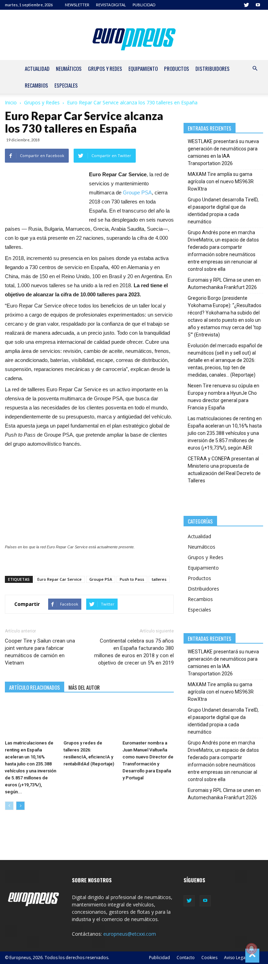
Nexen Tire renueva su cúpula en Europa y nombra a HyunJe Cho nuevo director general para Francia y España (223, 396)
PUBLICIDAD (144, 4)
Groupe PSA (137, 192)
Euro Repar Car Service (59, 579)
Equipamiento (143, 68)
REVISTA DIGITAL (111, 4)
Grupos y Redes (105, 68)
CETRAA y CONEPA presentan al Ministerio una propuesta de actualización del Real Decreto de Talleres (224, 469)
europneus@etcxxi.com (129, 933)
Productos (176, 68)
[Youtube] (258, 5)
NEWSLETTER (77, 4)
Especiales (66, 85)
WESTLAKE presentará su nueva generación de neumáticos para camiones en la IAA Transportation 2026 (223, 152)
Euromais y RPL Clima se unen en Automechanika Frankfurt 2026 (224, 283)
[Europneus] (134, 37)
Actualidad (37, 68)
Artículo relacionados (34, 687)
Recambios (36, 85)
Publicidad (159, 958)
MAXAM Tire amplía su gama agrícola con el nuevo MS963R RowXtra (221, 181)
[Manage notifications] (251, 948)
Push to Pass (132, 579)
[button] (254, 68)
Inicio (11, 102)
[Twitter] (246, 5)
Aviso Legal (235, 958)
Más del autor (84, 687)
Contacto (186, 958)
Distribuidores (212, 68)
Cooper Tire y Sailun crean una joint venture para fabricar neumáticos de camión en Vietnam (40, 652)
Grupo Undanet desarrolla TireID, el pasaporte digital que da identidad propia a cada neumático (223, 210)
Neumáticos (69, 68)
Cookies (209, 958)
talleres (159, 579)
